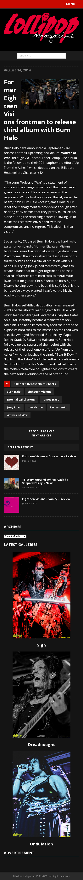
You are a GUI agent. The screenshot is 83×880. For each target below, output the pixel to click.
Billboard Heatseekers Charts (35, 384)
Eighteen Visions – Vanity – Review (46, 499)
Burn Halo (14, 391)
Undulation (41, 844)
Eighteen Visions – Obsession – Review (49, 456)
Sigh (41, 645)
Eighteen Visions (39, 391)
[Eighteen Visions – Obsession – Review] (11, 467)
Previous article (41, 431)
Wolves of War (17, 415)
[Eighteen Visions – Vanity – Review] (11, 509)
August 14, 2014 (17, 70)
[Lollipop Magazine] (41, 28)
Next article (41, 435)
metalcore (35, 407)
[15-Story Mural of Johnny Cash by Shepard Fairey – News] (11, 486)
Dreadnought (41, 744)
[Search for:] (41, 55)
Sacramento (58, 407)
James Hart (50, 399)
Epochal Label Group (21, 399)
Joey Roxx (14, 407)
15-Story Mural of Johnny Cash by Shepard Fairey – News (45, 481)
